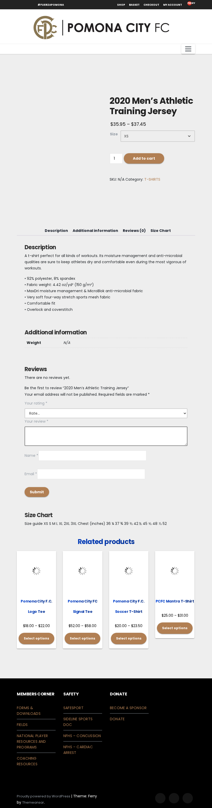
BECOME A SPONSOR (128, 707)
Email (31, 473)
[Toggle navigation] (188, 49)
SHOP (121, 5)
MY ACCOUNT (172, 5)
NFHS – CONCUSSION (82, 735)
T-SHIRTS (152, 179)
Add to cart (144, 158)
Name (31, 455)
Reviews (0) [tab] (134, 230)
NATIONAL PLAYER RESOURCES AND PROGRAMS (32, 741)
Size (114, 134)
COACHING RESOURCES (27, 761)
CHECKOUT (151, 5)
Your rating (36, 403)
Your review (36, 421)
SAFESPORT (73, 707)
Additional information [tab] (95, 230)
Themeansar (33, 802)
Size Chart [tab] (160, 230)
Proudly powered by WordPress (44, 796)
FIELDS (22, 724)
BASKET (134, 5)
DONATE (117, 719)
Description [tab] (56, 230)
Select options (36, 638)
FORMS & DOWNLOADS (29, 710)
